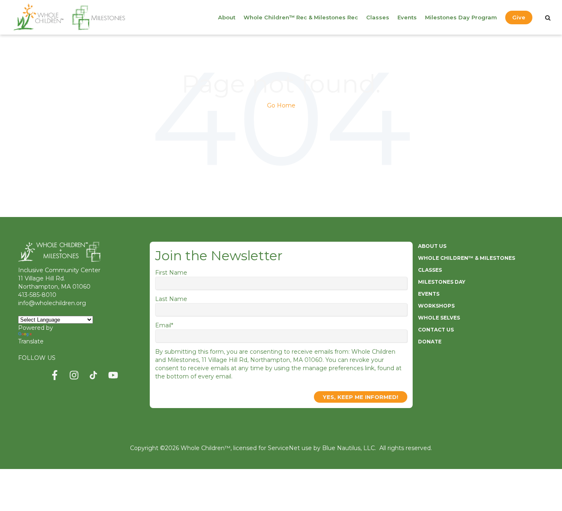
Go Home (281, 105)
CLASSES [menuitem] (430, 270)
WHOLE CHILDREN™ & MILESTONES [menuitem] (466, 258)
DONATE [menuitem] (429, 341)
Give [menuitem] (518, 17)
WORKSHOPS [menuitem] (436, 306)
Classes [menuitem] (377, 17)
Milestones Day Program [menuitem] (461, 17)
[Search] (547, 17)
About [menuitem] (226, 17)
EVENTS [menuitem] (428, 294)
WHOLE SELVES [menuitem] (439, 318)
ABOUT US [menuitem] (432, 246)
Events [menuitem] (407, 17)
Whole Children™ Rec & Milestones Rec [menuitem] (301, 17)
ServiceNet (284, 448)
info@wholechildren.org (52, 303)
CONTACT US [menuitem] (436, 330)
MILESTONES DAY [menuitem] (441, 282)
